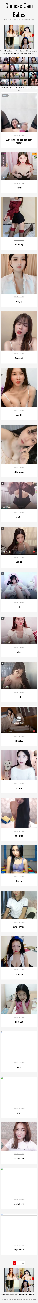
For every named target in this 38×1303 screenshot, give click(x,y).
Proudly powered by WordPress (10, 1299)
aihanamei (19, 974)
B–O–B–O (19, 358)
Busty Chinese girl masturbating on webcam (19, 141)
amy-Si (19, 187)
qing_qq (19, 301)
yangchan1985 (19, 1249)
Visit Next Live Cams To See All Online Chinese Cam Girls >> (19, 89)
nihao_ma (19, 1067)
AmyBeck (19, 517)
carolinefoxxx (19, 1158)
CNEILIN (19, 562)
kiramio (19, 881)
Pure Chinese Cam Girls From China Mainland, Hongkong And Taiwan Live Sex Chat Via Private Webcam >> (19, 52)
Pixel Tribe (32, 1299)
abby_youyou (19, 472)
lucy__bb (19, 415)
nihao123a (19, 1021)
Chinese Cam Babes (19, 10)
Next (22, 1263)
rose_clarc (19, 835)
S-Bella (19, 697)
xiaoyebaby (19, 244)
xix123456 (19, 740)
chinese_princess (19, 926)
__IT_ (19, 607)
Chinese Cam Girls (19, 135)
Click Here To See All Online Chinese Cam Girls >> (19, 1294)
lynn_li (19, 1112)
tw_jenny (19, 652)
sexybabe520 (19, 1203)
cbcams (19, 788)
